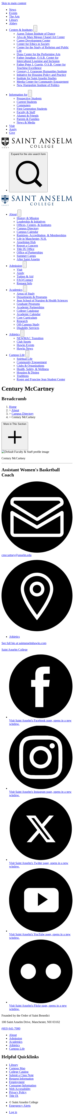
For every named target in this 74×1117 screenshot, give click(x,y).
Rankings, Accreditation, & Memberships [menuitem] (41, 235)
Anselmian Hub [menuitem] (26, 242)
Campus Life (17, 1048)
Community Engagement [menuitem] (32, 362)
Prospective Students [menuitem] (29, 98)
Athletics (14, 636)
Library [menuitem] (13, 20)
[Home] (37, 147)
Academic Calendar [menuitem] (28, 314)
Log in (13, 1112)
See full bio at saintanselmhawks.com (24, 643)
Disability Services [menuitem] (28, 328)
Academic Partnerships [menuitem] (30, 307)
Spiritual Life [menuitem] (24, 358)
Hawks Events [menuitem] (25, 345)
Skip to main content (14, 3)
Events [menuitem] (13, 13)
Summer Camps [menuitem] (26, 255)
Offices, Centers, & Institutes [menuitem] (34, 225)
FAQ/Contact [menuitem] (25, 279)
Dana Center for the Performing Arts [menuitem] (38, 54)
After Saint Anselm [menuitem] (28, 259)
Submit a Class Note (21, 1075)
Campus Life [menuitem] (17, 355)
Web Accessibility (20, 1089)
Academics (15, 1041)
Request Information (21, 1078)
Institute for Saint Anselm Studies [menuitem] (37, 78)
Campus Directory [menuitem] (28, 228)
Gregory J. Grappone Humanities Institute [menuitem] (42, 71)
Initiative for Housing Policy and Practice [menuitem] (41, 74)
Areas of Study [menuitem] (26, 293)
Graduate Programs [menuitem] (28, 304)
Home (13, 406)
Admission (15, 1038)
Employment (16, 1082)
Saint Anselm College (15, 649)
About (15, 410)
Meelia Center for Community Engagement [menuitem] (42, 81)
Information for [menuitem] (18, 94)
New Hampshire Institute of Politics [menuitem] (38, 85)
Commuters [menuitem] (24, 105)
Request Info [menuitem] (24, 283)
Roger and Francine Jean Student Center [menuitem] (41, 379)
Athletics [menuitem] (14, 334)
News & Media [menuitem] (26, 122)
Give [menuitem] (12, 132)
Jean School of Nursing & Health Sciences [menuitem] (42, 300)
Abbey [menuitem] (13, 23)
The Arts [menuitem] (14, 16)
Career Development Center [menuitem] (33, 40)
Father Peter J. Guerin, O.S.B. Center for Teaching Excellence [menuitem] (41, 66)
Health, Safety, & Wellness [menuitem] (33, 369)
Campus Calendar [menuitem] (27, 231)
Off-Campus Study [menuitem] (28, 324)
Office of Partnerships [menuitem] (30, 252)
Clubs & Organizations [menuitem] (30, 365)
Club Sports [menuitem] (24, 341)
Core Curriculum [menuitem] (27, 317)
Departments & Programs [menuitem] (32, 297)
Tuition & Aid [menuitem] (25, 276)
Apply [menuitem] (13, 129)
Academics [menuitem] (15, 289)
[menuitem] (28, 172)
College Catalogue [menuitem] (28, 310)
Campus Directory (23, 413)
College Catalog (18, 1071)
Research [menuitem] (22, 321)
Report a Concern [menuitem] (27, 245)
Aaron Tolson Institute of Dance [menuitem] (36, 33)
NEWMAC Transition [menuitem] (30, 338)
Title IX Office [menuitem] (25, 249)
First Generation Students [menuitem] (32, 108)
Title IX (13, 1095)
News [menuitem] (12, 9)
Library (13, 1064)
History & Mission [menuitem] (28, 218)
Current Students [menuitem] (27, 101)
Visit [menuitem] (12, 125)
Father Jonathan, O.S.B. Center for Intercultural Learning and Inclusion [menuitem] (38, 59)
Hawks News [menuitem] (25, 348)
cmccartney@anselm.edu (16, 555)
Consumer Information (22, 1085)
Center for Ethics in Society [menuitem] (33, 44)
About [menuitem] (13, 214)
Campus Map (17, 1068)
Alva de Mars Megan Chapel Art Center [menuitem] (41, 37)
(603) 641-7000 (11, 1028)
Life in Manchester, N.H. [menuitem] (32, 238)
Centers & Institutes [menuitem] (21, 29)
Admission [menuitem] (15, 265)
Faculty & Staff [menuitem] (26, 112)
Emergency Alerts (20, 1105)
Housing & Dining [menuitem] (28, 372)
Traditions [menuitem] (23, 376)
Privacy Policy (18, 1092)
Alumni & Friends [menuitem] (28, 115)
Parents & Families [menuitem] (28, 119)
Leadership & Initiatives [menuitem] (31, 221)
